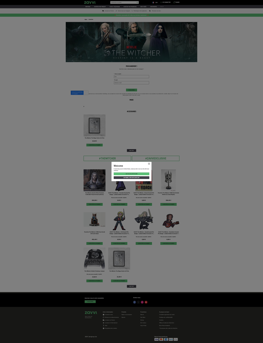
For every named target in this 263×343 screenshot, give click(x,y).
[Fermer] (149, 164)
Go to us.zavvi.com (131, 173)
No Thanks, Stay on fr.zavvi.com (131, 177)
